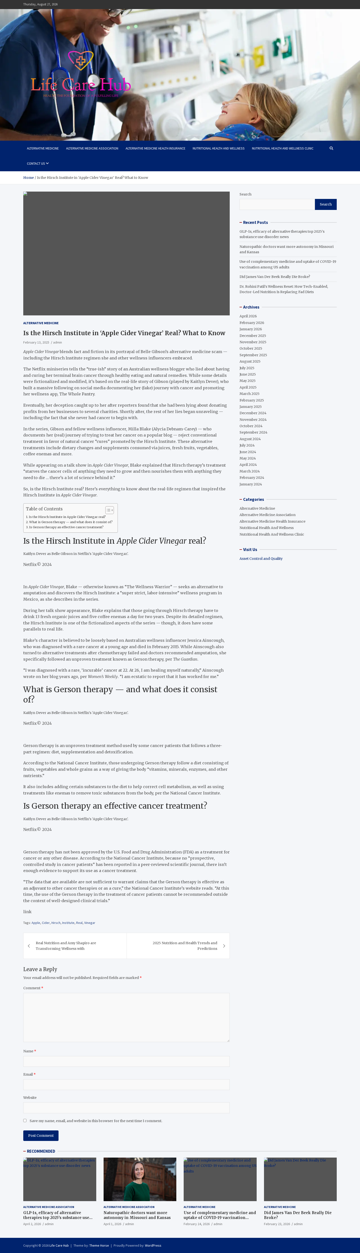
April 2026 (248, 316)
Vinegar (89, 922)
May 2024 (248, 458)
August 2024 (250, 439)
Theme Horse (99, 1245)
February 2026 (252, 323)
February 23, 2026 (277, 1224)
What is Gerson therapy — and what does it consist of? (71, 522)
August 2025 (250, 361)
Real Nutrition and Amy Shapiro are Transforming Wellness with (66, 946)
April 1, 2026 (112, 1224)
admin (57, 342)
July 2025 (247, 368)
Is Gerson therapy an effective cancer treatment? (66, 527)
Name (29, 1051)
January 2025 (251, 406)
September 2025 (253, 355)
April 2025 (248, 387)
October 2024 (251, 426)
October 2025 (251, 348)
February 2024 (252, 477)
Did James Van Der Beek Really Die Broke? (275, 277)
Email (29, 1074)
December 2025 (253, 335)
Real (79, 922)
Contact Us (36, 163)
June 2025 (248, 374)
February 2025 (252, 400)
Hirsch (55, 922)
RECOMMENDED (41, 1151)
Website (29, 1097)
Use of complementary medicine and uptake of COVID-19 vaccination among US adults (220, 1217)
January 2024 (251, 484)
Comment (33, 988)
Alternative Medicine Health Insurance (155, 148)
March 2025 (250, 393)
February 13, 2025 (36, 342)
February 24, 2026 (197, 1224)
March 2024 (250, 471)
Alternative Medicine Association (92, 148)
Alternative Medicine (43, 148)
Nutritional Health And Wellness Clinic (282, 148)
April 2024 (248, 464)
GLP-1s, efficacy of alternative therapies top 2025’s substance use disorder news (56, 1217)
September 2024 (253, 432)
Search (246, 194)
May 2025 (248, 381)
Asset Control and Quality (261, 558)
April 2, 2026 (32, 1224)
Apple (36, 922)
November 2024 (253, 419)
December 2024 (253, 413)
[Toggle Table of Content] (107, 510)
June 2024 (248, 452)
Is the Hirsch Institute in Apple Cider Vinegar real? (67, 517)
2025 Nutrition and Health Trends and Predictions (185, 946)
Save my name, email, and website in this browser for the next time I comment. (96, 1121)
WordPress (153, 1245)
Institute (68, 922)
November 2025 (253, 342)
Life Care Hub (59, 1245)
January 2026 (251, 329)
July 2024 (247, 445)
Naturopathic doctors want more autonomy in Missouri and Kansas (137, 1215)
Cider (46, 922)
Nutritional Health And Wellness (219, 148)
